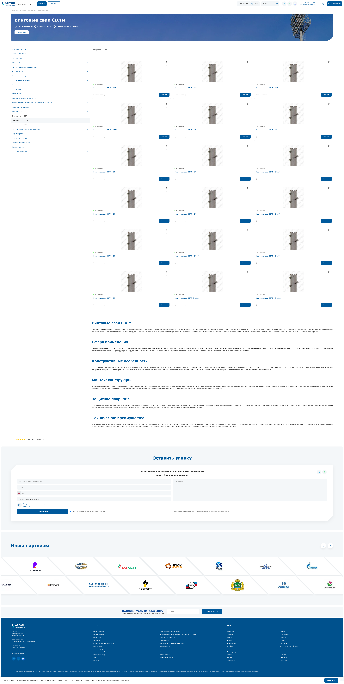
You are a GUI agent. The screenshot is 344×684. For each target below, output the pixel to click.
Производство (231, 643)
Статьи (282, 640)
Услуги (282, 631)
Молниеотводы (17, 71)
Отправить (42, 512)
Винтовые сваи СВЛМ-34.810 (187, 298)
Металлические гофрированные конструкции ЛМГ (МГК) (33, 102)
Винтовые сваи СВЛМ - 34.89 (105, 298)
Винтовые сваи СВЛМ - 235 (186, 88)
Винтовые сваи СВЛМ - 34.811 (268, 298)
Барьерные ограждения (21, 107)
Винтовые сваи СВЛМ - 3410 (105, 130)
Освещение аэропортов (21, 142)
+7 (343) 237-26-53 (18, 635)
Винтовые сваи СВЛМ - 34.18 (187, 172)
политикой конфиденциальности (219, 511)
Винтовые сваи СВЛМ (20, 120)
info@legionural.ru (309, 4)
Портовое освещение (20, 151)
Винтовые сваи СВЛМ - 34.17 (105, 172)
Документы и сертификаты (289, 646)
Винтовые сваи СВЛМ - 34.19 (268, 172)
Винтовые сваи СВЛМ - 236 (267, 88)
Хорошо (331, 680)
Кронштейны (17, 94)
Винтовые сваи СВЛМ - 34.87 (187, 256)
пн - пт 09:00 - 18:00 (19, 647)
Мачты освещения (19, 49)
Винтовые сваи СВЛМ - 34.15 (187, 130)
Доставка (283, 654)
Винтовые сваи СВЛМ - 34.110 (105, 214)
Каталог (256, 3)
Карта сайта (284, 660)
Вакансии (230, 654)
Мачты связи (17, 58)
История (229, 640)
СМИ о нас (283, 643)
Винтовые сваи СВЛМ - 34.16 (268, 130)
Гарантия (283, 649)
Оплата (282, 652)
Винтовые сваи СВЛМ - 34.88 (268, 256)
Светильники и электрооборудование (26, 129)
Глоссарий (283, 657)
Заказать (164, 95)
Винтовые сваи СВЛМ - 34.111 (187, 214)
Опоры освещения (19, 53)
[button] (323, 545)
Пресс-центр (284, 634)
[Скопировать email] (301, 4)
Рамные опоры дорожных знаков (24, 76)
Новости (283, 637)
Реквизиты (230, 637)
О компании (231, 631)
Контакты (230, 634)
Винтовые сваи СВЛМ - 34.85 (268, 214)
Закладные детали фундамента (24, 98)
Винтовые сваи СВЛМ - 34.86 (105, 256)
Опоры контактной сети (21, 80)
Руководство (231, 649)
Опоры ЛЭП (16, 89)
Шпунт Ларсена (18, 134)
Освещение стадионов (20, 138)
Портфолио (230, 646)
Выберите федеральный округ (29, 499)
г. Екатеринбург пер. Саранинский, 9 (24, 641)
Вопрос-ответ (231, 660)
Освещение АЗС (18, 147)
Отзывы (229, 657)
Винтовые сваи (17, 111)
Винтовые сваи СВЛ (19, 116)
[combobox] (19, 493)
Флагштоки (16, 62)
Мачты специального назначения (24, 67)
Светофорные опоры (20, 85)
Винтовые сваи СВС (19, 125)
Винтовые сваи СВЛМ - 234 (104, 88)
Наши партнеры (232, 652)
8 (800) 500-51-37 (308, 2)
